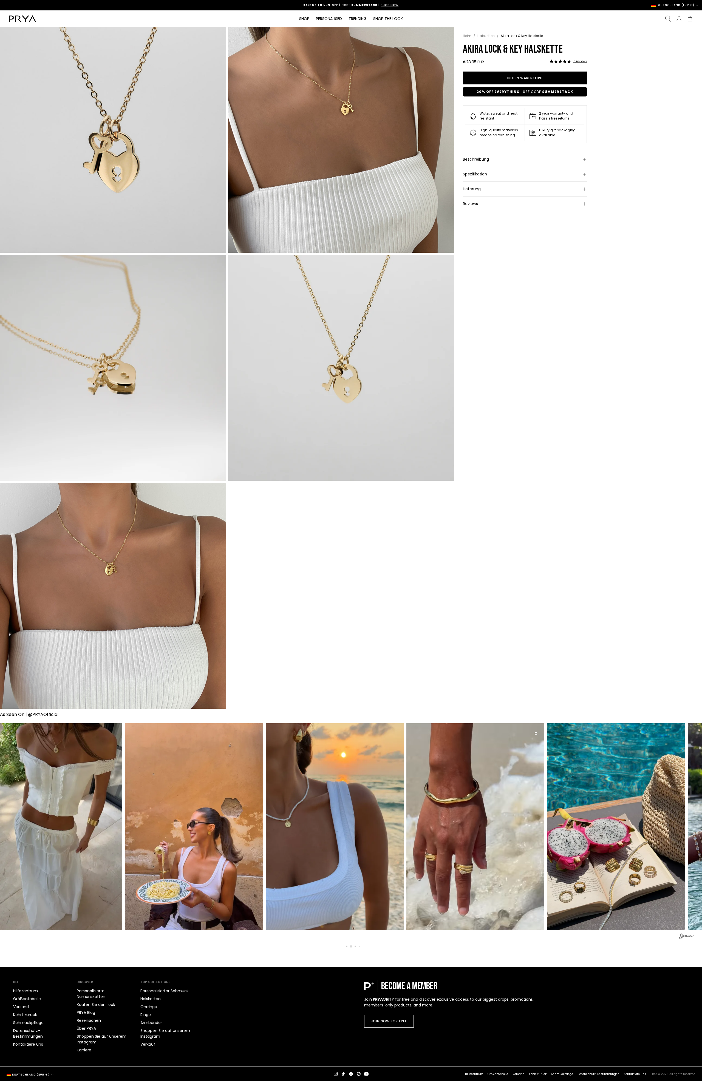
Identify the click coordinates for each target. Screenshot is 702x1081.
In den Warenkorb (525, 78)
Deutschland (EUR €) (675, 5)
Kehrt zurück (25, 1014)
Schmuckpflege (28, 1022)
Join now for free (389, 1021)
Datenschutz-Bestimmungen (28, 1033)
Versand (21, 1006)
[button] (560, 61)
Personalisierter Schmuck (164, 991)
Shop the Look (388, 18)
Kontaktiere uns (28, 1044)
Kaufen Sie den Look (96, 1004)
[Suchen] (668, 18)
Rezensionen (89, 1020)
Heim (467, 35)
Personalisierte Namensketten (91, 993)
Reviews (470, 203)
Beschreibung (476, 159)
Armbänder (151, 1022)
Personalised (329, 18)
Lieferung (472, 189)
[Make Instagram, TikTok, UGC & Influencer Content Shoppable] (686, 937)
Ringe (145, 1014)
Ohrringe (148, 1006)
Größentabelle (27, 999)
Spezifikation (475, 174)
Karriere (84, 1050)
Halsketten (486, 35)
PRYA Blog (86, 1012)
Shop (304, 18)
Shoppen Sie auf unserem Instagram (101, 1039)
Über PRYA (86, 1028)
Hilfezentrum (25, 991)
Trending (358, 18)
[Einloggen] (679, 18)
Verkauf (147, 1044)
